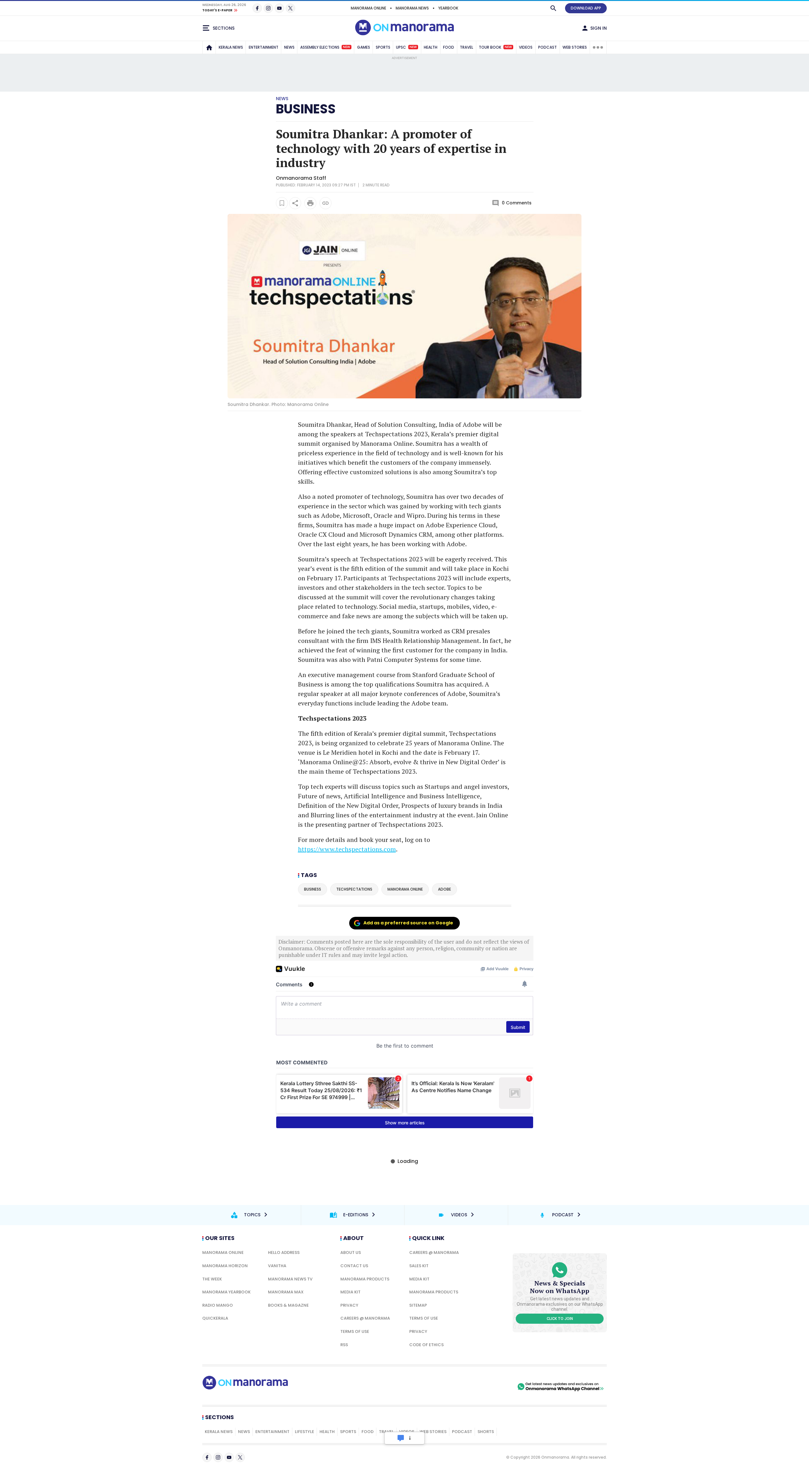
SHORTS (485, 1432)
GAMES (363, 47)
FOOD (448, 47)
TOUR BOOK (495, 47)
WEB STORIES (575, 47)
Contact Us (354, 1266)
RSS (344, 1345)
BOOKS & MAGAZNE (288, 1305)
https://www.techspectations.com (347, 849)
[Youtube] (279, 8)
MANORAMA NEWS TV (290, 1279)
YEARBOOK (448, 8)
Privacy (349, 1305)
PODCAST (547, 47)
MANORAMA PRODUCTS (364, 1279)
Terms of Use (354, 1331)
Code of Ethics (426, 1345)
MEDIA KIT (350, 1292)
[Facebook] (257, 8)
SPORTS (383, 47)
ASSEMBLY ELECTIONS (325, 47)
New (346, 47)
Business (306, 109)
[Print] (310, 203)
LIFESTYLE (304, 1432)
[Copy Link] (325, 203)
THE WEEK (212, 1279)
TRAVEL (466, 47)
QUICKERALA (215, 1318)
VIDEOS (525, 47)
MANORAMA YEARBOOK (226, 1292)
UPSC (406, 47)
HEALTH (430, 47)
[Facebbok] (207, 1457)
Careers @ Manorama (365, 1318)
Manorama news (412, 8)
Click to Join (560, 1318)
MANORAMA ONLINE (368, 8)
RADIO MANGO (217, 1305)
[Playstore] (449, 1387)
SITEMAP (418, 1305)
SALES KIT (419, 1266)
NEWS (289, 47)
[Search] (553, 8)
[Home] (209, 47)
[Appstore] (493, 1387)
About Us (350, 1252)
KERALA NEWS (231, 47)
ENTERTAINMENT (263, 47)
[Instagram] (268, 8)
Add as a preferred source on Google (408, 923)
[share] (295, 203)
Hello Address (284, 1252)
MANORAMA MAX (286, 1292)
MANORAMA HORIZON (225, 1266)
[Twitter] (290, 8)
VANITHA (277, 1266)
